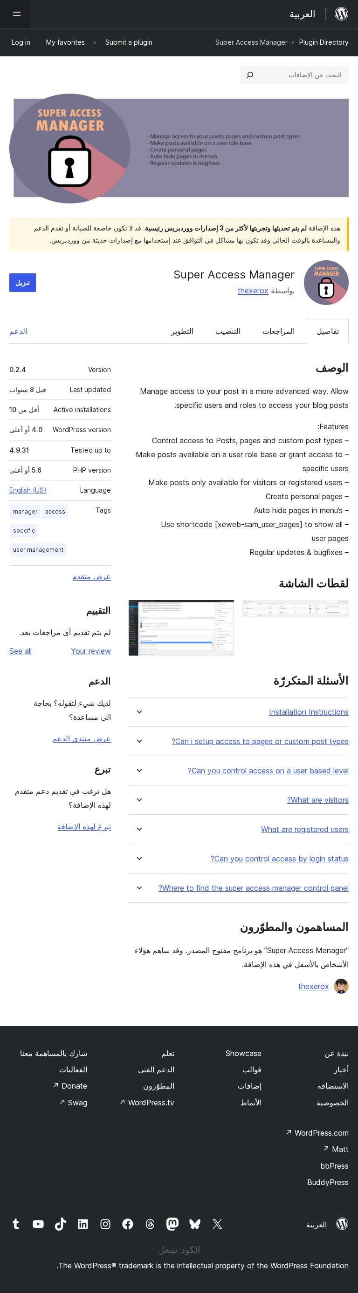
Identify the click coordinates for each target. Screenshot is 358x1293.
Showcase (244, 1053)
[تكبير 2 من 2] (222, 612)
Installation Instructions (309, 712)
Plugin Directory (324, 42)
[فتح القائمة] (15, 14)
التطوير (182, 331)
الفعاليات (73, 1069)
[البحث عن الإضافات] (250, 75)
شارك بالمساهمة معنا (53, 1053)
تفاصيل (328, 331)
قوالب (252, 1069)
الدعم (18, 331)
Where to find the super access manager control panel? (253, 888)
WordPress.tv (146, 1102)
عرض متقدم (91, 576)
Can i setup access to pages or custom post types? (260, 741)
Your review (91, 651)
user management (38, 549)
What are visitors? (318, 800)
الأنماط (251, 1102)
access (55, 511)
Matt (336, 1149)
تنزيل (22, 282)
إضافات (250, 1085)
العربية (316, 1224)
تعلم (167, 1053)
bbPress (334, 1166)
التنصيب (228, 331)
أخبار (341, 1069)
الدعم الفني (156, 1069)
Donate (69, 1085)
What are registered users (305, 829)
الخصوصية (333, 1102)
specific (24, 530)
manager (25, 511)
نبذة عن (336, 1053)
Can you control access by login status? (280, 858)
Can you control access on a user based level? (268, 770)
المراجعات (278, 331)
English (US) (28, 490)
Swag (73, 1102)
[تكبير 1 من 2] (336, 612)
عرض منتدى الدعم (81, 738)
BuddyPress (328, 1182)
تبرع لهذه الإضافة (84, 826)
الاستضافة (333, 1085)
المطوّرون (158, 1085)
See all (20, 651)
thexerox (253, 290)
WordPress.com (317, 1132)
